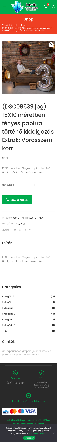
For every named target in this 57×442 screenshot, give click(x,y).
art (4, 351)
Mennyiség (8, 185)
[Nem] (53, 433)
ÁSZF (38, 420)
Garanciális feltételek (32, 424)
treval (35, 354)
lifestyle (46, 351)
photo (19, 354)
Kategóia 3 (8, 296)
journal (37, 351)
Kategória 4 (8, 319)
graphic (26, 351)
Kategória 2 (8, 313)
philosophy (8, 354)
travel (27, 354)
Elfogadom (29, 438)
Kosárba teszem (19, 200)
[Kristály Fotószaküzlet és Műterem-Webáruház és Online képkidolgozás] (25, 7)
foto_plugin (20, 223)
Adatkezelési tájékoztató (20, 420)
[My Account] (53, 7)
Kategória (7, 308)
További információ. (37, 433)
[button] (51, 44)
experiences (14, 351)
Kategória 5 (8, 325)
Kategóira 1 (8, 302)
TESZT (5, 331)
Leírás (7, 242)
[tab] (28, 243)
